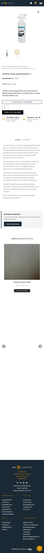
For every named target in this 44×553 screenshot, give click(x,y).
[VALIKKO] (39, 548)
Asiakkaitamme (6, 527)
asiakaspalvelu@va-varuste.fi (22, 490)
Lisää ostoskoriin (13, 112)
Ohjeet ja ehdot (28, 522)
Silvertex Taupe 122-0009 (22, 282)
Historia (4, 529)
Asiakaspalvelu (29, 518)
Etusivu (4, 67)
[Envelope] (27, 483)
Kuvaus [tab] (17, 140)
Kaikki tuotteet (12, 67)
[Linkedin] (20, 483)
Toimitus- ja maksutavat (30, 525)
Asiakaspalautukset (29, 527)
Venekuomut (27, 500)
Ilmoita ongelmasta (12, 224)
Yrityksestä (5, 525)
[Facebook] (17, 483)
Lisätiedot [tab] (26, 140)
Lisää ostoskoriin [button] (22, 291)
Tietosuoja (26, 532)
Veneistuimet (27, 502)
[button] (41, 3)
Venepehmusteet (28, 505)
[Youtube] (23, 483)
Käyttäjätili (26, 534)
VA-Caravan (26, 509)
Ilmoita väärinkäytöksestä (31, 537)
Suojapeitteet (27, 507)
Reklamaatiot (27, 529)
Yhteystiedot (6, 522)
